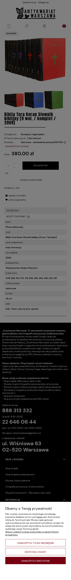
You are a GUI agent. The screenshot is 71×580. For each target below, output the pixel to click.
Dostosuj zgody (35, 552)
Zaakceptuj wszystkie (35, 561)
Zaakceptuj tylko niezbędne (35, 543)
